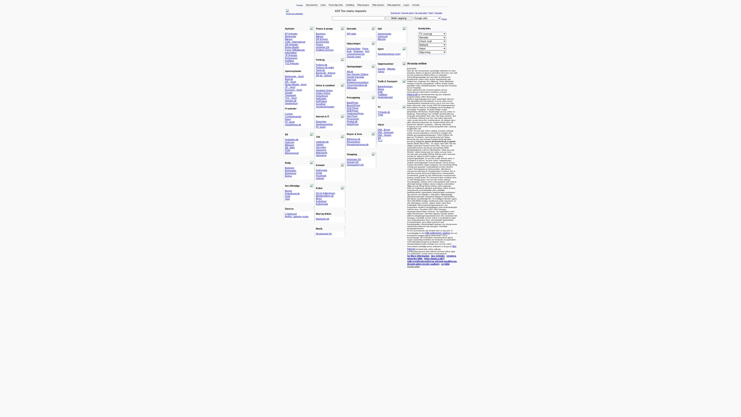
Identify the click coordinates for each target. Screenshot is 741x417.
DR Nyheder (291, 44)
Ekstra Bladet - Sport (295, 84)
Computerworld (293, 116)
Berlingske (290, 36)
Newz (288, 119)
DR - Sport (290, 82)
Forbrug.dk (321, 65)
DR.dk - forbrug (324, 75)
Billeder (391, 69)
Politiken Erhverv (325, 50)
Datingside (321, 170)
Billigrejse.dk (353, 139)
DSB (380, 92)
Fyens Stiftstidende (295, 50)
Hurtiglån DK (322, 47)
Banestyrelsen (385, 86)
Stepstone (321, 155)
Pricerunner (353, 119)
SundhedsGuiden (325, 106)
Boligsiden (290, 170)
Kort (367, 51)
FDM (287, 150)
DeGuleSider (353, 48)
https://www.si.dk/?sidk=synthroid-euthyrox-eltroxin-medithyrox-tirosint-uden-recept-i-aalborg (432, 261)
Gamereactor (384, 33)
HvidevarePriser (355, 113)
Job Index (321, 147)
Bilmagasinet (292, 153)
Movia (381, 89)
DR (379, 137)
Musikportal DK (324, 233)
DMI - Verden (384, 135)
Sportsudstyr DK (355, 165)
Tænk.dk (320, 70)
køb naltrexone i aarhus (437, 233)
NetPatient (321, 101)
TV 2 (380, 140)
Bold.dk (289, 79)
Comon (289, 114)
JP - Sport (290, 87)
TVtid (380, 115)
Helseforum (322, 96)
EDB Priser (352, 110)
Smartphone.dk (293, 124)
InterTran (351, 79)
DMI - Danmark (385, 132)
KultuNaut (321, 201)
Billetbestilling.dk (325, 196)
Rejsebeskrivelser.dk (358, 144)
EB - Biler (290, 147)
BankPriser (352, 102)
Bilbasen (289, 145)
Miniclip (382, 39)
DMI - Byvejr (384, 129)
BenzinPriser (353, 105)
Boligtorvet (290, 173)
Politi (287, 196)
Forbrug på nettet (325, 67)
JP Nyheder (291, 55)
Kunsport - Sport (293, 90)
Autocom (289, 142)
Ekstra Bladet (292, 47)
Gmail (319, 173)
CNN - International (295, 42)
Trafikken (382, 94)
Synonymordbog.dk (357, 85)
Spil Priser (352, 116)
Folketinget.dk (292, 193)
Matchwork (321, 152)
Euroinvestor (322, 42)
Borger (288, 191)
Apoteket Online (324, 90)
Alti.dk (350, 71)
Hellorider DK (354, 159)
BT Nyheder (291, 33)
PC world (290, 122)
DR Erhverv (322, 39)
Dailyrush (383, 36)
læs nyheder (438, 256)
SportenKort (291, 103)
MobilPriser (353, 124)
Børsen (289, 39)
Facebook (321, 175)
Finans (319, 44)
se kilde (445, 264)
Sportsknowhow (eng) (389, 54)
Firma (365, 48)
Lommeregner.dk (356, 54)
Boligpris (289, 168)
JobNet (319, 144)
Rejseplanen (353, 142)
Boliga (288, 176)
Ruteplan (358, 51)
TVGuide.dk (384, 112)
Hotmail (320, 178)
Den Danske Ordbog (357, 74)
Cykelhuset (291, 214)
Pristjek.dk (352, 121)
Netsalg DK (353, 162)
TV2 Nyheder (292, 63)
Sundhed (321, 104)
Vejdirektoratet (385, 97)
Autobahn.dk (291, 139)
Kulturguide (322, 204)
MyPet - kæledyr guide (297, 216)
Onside (289, 92)
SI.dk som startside (294, 14)
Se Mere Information (418, 256)
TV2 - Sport (291, 98)
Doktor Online (323, 93)
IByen (319, 198)
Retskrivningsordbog (358, 82)
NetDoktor (321, 98)
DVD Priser (353, 108)
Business (321, 33)
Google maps (354, 56)
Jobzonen (321, 150)
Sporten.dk (290, 100)
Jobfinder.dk (322, 142)
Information (291, 52)
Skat (287, 199)
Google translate (355, 77)
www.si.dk (412, 94)
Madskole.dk (322, 219)
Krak (349, 51)
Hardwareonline (324, 124)
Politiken (289, 60)
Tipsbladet (290, 95)
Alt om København (325, 193)
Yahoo (381, 71)
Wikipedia (352, 87)
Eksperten (321, 121)
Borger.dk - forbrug (325, 73)
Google (381, 69)
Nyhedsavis (291, 58)
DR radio (351, 33)
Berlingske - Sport (294, 76)
